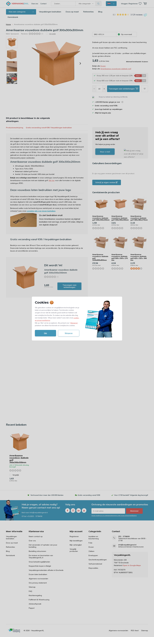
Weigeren (74, 323)
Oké (45, 333)
